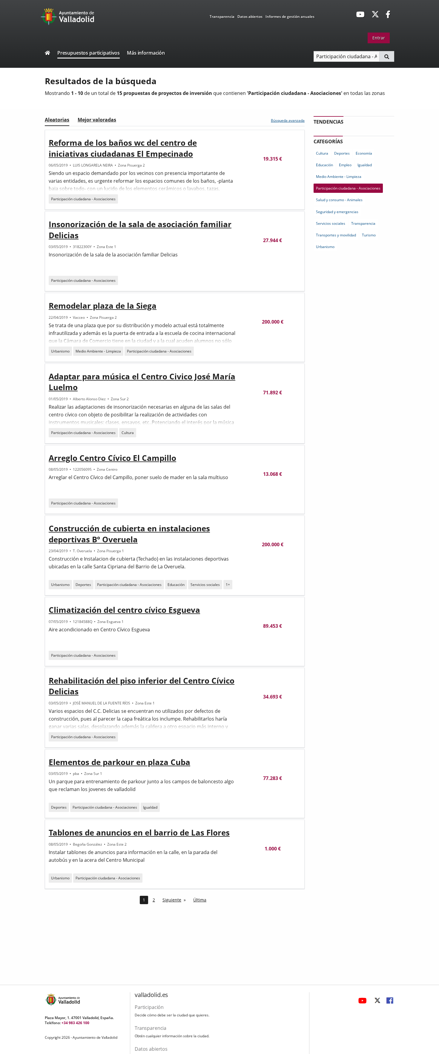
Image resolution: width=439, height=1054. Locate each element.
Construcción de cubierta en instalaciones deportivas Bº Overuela (129, 533)
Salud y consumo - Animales (339, 199)
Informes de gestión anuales (289, 16)
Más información (146, 53)
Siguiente (171, 900)
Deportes (83, 584)
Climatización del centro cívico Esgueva (124, 609)
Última (199, 900)
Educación (176, 584)
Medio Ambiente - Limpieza (98, 351)
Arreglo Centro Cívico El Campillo (112, 458)
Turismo (369, 235)
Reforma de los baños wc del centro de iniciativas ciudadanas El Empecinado (123, 148)
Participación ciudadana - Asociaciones (83, 198)
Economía (364, 153)
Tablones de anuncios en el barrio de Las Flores (139, 832)
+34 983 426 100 (75, 1022)
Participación (149, 1007)
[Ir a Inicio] (47, 54)
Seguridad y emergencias (337, 211)
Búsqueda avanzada (288, 120)
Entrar (378, 38)
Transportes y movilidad (336, 235)
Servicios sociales (205, 584)
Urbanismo (60, 351)
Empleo (345, 164)
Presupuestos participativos (88, 53)
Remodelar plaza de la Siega (102, 305)
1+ (228, 584)
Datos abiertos (250, 16)
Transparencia (222, 16)
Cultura (128, 432)
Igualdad (150, 807)
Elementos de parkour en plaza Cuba (119, 762)
